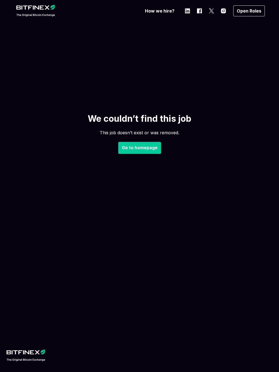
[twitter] (211, 10)
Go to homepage (139, 147)
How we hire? (159, 11)
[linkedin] (187, 10)
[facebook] (199, 10)
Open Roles (249, 11)
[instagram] (223, 10)
